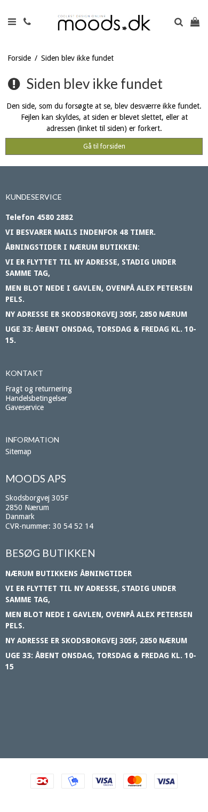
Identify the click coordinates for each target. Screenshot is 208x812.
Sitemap (18, 451)
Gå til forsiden (104, 146)
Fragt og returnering (38, 388)
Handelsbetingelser (36, 398)
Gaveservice (24, 407)
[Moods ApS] (104, 23)
